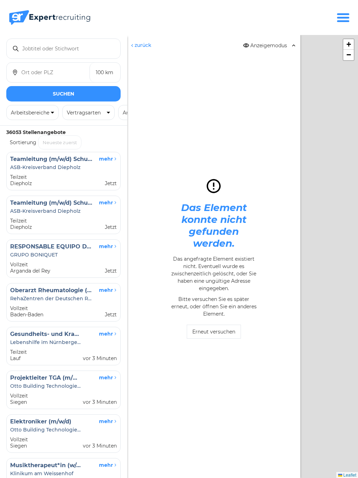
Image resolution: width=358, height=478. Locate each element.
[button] (348, 44)
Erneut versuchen (213, 332)
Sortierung (23, 142)
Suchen (63, 94)
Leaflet (349, 475)
